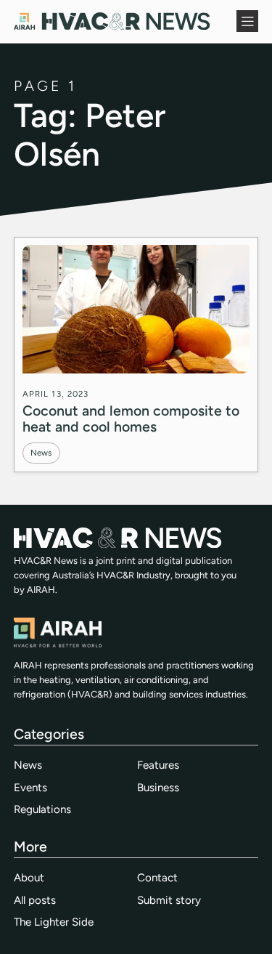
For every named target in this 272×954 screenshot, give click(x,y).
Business (158, 787)
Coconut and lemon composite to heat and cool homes (130, 418)
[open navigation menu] (247, 21)
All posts (35, 900)
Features (158, 765)
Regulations (42, 809)
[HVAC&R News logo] (112, 21)
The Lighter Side (54, 922)
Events (30, 787)
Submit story (169, 900)
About (29, 877)
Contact (157, 877)
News (40, 453)
